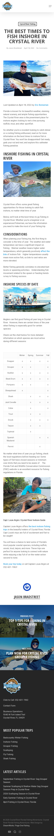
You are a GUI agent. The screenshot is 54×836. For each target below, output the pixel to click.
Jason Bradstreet (15, 48)
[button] (50, 6)
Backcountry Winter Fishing (15, 737)
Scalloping (8, 750)
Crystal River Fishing (28, 24)
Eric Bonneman (41, 105)
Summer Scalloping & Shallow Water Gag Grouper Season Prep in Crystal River (25, 788)
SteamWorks (8, 826)
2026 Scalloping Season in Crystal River (21, 793)
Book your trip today (12, 564)
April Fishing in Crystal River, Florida (19, 802)
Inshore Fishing (10, 742)
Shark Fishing (9, 758)
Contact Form (9, 705)
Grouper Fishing (10, 746)
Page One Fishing (22, 826)
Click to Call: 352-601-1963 (15, 700)
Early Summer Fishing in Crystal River (20, 798)
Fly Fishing (8, 754)
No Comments (41, 48)
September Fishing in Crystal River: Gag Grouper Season (25, 780)
